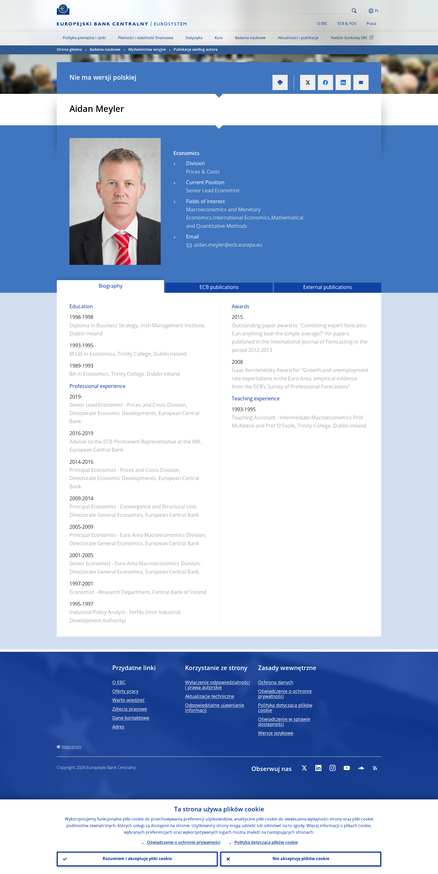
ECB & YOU (347, 24)
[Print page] (280, 82)
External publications (327, 287)
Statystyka (194, 38)
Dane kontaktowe (130, 718)
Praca (371, 24)
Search (354, 10)
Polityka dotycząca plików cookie (266, 843)
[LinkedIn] (318, 768)
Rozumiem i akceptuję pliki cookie (137, 859)
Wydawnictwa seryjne (147, 50)
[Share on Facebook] (325, 82)
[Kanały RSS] (375, 768)
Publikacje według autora (195, 50)
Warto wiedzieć (128, 700)
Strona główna (69, 50)
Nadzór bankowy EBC (349, 38)
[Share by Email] (361, 82)
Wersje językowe (275, 733)
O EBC (322, 24)
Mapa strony (71, 747)
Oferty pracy (125, 691)
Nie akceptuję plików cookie (300, 859)
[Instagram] (332, 768)
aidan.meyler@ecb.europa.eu (228, 245)
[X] (304, 768)
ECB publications (219, 287)
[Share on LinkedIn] (343, 82)
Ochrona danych (275, 682)
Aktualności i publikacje (298, 38)
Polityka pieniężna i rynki (84, 38)
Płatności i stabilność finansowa (145, 38)
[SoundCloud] (361, 768)
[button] (363, 11)
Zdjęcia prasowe (129, 709)
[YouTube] (347, 768)
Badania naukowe (250, 38)
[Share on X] (307, 82)
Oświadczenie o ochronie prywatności (183, 843)
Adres (118, 727)
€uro (219, 38)
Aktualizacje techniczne (209, 696)
